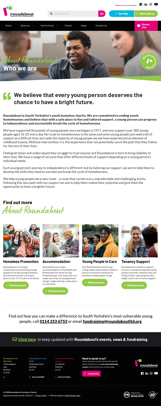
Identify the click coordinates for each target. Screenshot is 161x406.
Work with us (147, 13)
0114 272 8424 (64, 377)
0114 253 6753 (53, 321)
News (83, 25)
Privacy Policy (41, 395)
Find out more (17, 285)
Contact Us (101, 25)
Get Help (123, 13)
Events (68, 25)
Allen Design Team (72, 395)
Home (8, 25)
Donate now (145, 26)
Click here (27, 339)
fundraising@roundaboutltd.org (112, 321)
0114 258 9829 (38, 377)
